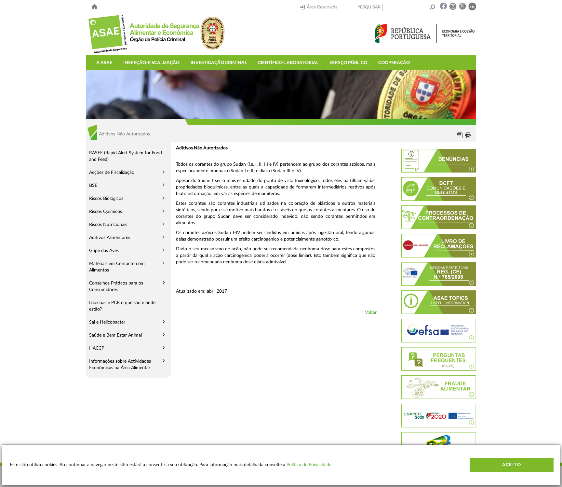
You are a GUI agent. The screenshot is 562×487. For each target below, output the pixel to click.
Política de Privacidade (309, 465)
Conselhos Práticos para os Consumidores (116, 286)
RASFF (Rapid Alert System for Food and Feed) (125, 156)
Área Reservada (322, 7)
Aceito (511, 465)
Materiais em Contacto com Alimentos (117, 266)
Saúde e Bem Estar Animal (115, 335)
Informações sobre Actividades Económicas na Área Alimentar (120, 364)
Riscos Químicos (105, 211)
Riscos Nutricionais (108, 224)
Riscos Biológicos (106, 198)
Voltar (371, 312)
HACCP (96, 348)
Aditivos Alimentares (109, 237)
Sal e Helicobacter (107, 322)
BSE (93, 185)
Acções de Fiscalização (111, 172)
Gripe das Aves (104, 250)
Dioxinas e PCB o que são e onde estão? (122, 306)
